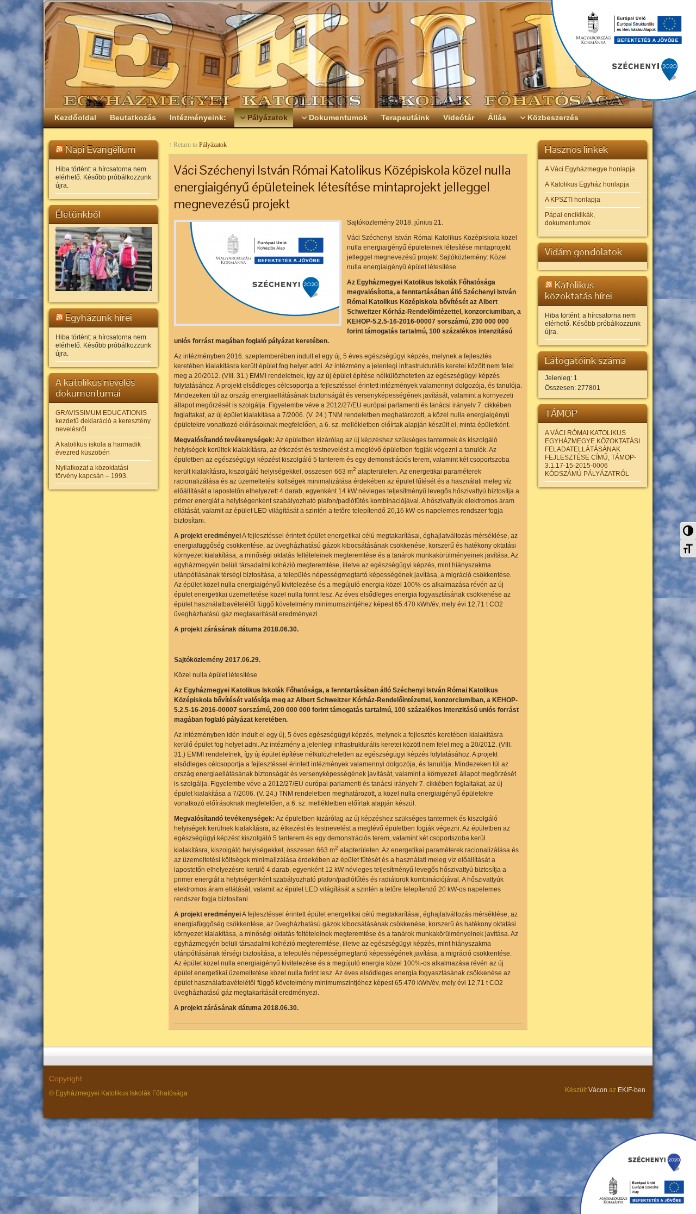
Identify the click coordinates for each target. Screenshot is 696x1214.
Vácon (597, 1090)
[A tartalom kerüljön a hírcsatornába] (59, 149)
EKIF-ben (631, 1090)
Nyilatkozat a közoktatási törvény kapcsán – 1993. (91, 472)
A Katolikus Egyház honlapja (587, 184)
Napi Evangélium (100, 149)
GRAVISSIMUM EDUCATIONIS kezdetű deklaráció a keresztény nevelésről (103, 421)
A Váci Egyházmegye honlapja (590, 169)
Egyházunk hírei (98, 317)
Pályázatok (213, 144)
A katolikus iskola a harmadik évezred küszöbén (98, 448)
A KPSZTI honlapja (572, 199)
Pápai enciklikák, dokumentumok (570, 219)
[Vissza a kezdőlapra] (348, 54)
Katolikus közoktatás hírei (578, 290)
